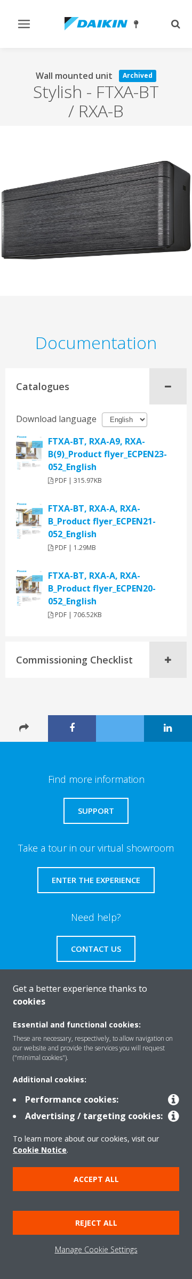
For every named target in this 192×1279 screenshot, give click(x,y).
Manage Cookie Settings (96, 1249)
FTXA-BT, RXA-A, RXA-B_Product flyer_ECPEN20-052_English (102, 588)
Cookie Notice (40, 1150)
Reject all (96, 1223)
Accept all (96, 1179)
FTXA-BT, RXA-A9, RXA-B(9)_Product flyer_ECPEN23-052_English (107, 454)
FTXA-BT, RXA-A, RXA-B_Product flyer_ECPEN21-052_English (102, 521)
